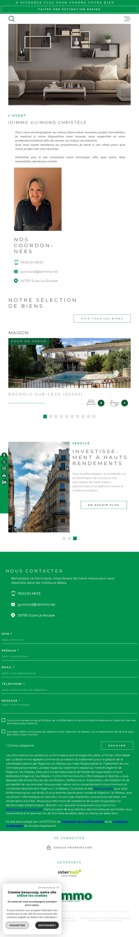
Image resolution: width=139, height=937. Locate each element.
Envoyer (117, 745)
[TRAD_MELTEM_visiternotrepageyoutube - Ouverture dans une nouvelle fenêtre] (4, 475)
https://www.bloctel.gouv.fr (24, 809)
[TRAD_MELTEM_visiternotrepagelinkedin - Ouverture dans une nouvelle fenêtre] (4, 482)
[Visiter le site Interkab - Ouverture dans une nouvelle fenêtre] (69, 873)
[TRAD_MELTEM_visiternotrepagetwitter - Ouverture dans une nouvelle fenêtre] (4, 462)
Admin (90, 920)
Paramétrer (17, 925)
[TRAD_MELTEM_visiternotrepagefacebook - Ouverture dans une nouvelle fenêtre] (4, 455)
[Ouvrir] (11, 19)
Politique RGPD (104, 920)
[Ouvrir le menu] (127, 19)
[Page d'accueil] (69, 903)
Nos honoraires (87, 918)
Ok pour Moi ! (47, 925)
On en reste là (46, 887)
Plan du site (103, 918)
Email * (8, 667)
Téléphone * (13, 684)
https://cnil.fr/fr (103, 788)
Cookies (118, 921)
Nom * (7, 634)
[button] (45, 416)
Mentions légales (120, 918)
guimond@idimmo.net (39, 272)
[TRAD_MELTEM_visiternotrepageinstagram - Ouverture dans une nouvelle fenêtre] (4, 468)
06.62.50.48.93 (31, 262)
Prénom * (10, 650)
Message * (11, 700)
